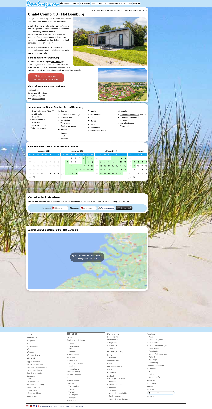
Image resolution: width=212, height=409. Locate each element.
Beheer (150, 386)
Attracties (71, 357)
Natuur (70, 377)
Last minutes (32, 396)
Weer (135, 3)
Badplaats (31, 340)
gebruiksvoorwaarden (46, 406)
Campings (31, 376)
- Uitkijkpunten (73, 354)
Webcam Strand (33, 355)
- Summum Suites (34, 370)
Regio (130, 3)
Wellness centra (73, 372)
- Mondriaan (112, 345)
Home (29, 334)
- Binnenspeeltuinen (75, 363)
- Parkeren (111, 358)
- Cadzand (151, 374)
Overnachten (85, 3)
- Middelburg (152, 363)
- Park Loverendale (35, 364)
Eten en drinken (113, 334)
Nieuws (110, 369)
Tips (29, 343)
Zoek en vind (126, 208)
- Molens (70, 349)
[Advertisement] (167, 64)
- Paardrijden (72, 395)
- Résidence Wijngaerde (36, 367)
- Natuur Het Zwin (154, 377)
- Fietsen (70, 389)
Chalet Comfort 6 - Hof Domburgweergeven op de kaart (89, 257)
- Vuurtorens (72, 352)
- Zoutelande (152, 351)
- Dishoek (151, 357)
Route (109, 355)
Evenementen (113, 3)
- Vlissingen (152, 360)
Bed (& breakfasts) (34, 373)
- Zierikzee (111, 390)
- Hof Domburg (33, 387)
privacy (56, 406)
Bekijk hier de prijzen (46, 77)
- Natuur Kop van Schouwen (118, 399)
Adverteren (151, 384)
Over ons (151, 389)
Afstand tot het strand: (129, 115)
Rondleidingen (73, 380)
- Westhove (32, 390)
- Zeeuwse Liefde (34, 393)
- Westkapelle (153, 348)
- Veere (150, 337)
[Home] (61, 3)
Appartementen (33, 361)
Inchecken (46, 208)
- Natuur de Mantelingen (157, 345)
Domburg (67, 3)
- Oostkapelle (152, 343)
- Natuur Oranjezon (155, 340)
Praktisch (122, 3)
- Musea (70, 343)
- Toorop (111, 348)
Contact (150, 396)
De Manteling (112, 337)
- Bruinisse (111, 387)
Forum (109, 363)
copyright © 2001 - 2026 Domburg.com (71, 406)
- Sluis (149, 371)
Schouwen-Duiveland (116, 379)
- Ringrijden (112, 343)
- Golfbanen (72, 400)
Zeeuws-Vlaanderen (155, 366)
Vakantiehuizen (33, 382)
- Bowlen (70, 366)
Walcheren (151, 334)
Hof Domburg (57, 62)
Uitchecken (74, 208)
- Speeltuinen (72, 360)
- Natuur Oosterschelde (117, 393)
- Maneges (71, 398)
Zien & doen (102, 3)
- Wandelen (71, 392)
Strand (93, 3)
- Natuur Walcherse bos (157, 354)
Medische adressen (115, 361)
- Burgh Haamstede (115, 396)
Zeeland (110, 376)
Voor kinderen (32, 346)
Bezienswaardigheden (76, 340)
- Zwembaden (73, 386)
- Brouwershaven (114, 384)
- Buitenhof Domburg (35, 384)
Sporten (70, 383)
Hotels (29, 379)
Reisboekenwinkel (114, 366)
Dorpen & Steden (74, 375)
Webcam (76, 3)
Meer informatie (38, 99)
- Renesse (111, 382)
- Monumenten (73, 346)
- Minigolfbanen (73, 369)
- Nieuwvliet (152, 368)
